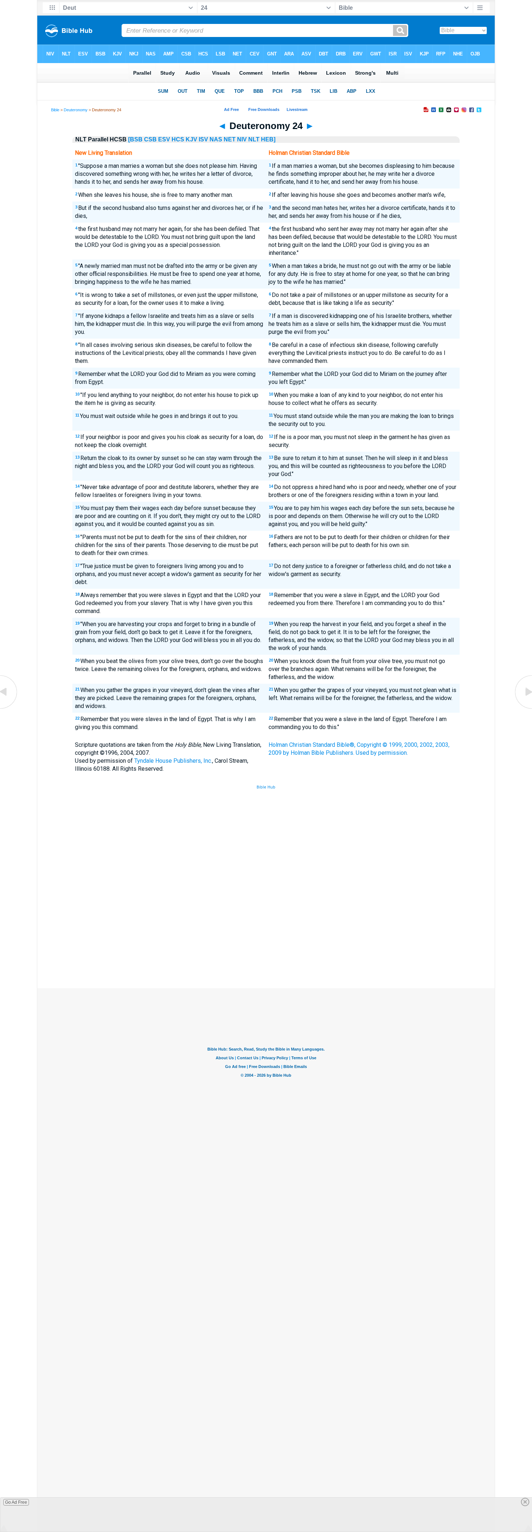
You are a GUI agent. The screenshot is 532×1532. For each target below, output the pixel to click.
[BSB (135, 139)
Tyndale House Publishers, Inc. (173, 760)
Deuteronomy (76, 110)
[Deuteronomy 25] (523, 708)
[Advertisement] (266, 935)
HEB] (268, 139)
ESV (164, 139)
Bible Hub (266, 787)
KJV (191, 139)
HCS (178, 139)
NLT (253, 139)
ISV (203, 139)
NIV (242, 139)
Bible (55, 110)
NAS (216, 139)
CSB (150, 139)
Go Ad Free (16, 1502)
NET (230, 139)
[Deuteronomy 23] (9, 708)
